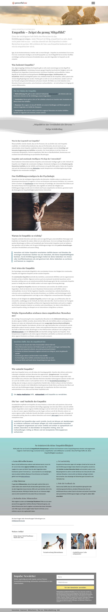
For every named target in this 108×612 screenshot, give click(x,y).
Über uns (40, 610)
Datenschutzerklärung (66, 601)
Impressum (23, 610)
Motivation (36, 168)
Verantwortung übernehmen (53, 552)
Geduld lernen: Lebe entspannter (80, 553)
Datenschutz (15, 610)
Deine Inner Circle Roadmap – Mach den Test (24, 536)
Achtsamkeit (39, 394)
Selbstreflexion (25, 476)
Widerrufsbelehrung (50, 610)
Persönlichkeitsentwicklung (58, 381)
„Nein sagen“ (55, 415)
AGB (58, 610)
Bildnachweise (32, 610)
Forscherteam (29, 183)
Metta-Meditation (23, 394)
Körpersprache (53, 94)
